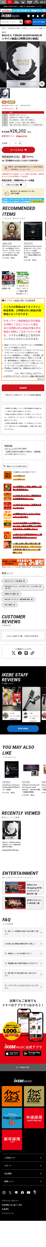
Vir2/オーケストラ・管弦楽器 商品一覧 (19, 599)
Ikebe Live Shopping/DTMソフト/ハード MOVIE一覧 (34, 888)
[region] (23, 837)
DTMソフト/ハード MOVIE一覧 (34, 901)
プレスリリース (8, 1213)
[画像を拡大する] (42, 84)
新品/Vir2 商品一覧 (12, 594)
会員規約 (5, 1209)
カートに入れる (16, 149)
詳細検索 (28, 21)
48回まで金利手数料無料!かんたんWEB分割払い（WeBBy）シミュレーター (25, 168)
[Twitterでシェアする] (13, 653)
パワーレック (9, 448)
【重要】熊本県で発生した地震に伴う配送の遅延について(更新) (23, 6)
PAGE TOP (25, 1067)
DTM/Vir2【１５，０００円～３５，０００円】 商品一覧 (23, 587)
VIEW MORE (23, 728)
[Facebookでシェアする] (20, 653)
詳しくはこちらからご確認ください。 (22, 967)
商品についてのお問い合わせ (17, 466)
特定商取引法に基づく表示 (12, 1205)
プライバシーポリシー (10, 1200)
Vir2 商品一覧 (10, 605)
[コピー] (32, 653)
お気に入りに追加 (12, 185)
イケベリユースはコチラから (22, 979)
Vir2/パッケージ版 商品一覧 (15, 581)
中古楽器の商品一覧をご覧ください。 (22, 957)
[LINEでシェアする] (26, 653)
